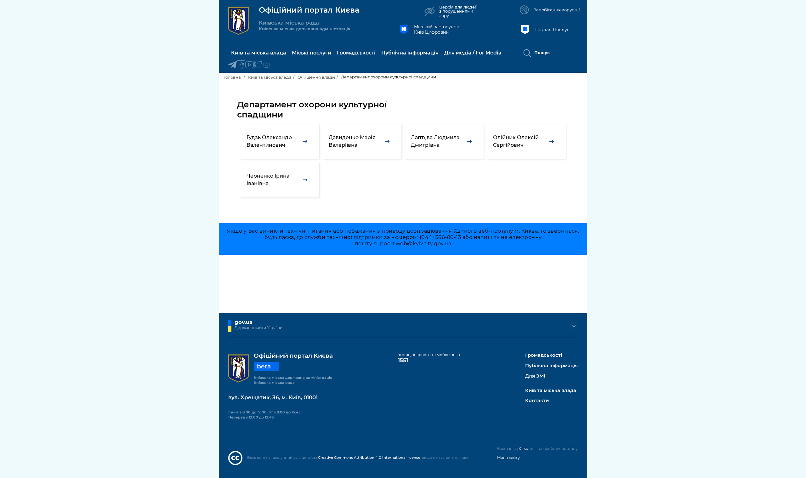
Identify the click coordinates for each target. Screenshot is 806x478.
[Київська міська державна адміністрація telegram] (232, 65)
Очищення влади (316, 77)
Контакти (537, 400)
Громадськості (543, 355)
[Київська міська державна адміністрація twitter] (258, 65)
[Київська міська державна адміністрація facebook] (241, 65)
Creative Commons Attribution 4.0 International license (369, 457)
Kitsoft (525, 448)
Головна (232, 77)
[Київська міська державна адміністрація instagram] (266, 65)
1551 (403, 360)
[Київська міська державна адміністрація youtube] (249, 65)
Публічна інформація (551, 365)
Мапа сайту (508, 457)
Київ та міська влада (270, 77)
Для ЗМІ (535, 376)
